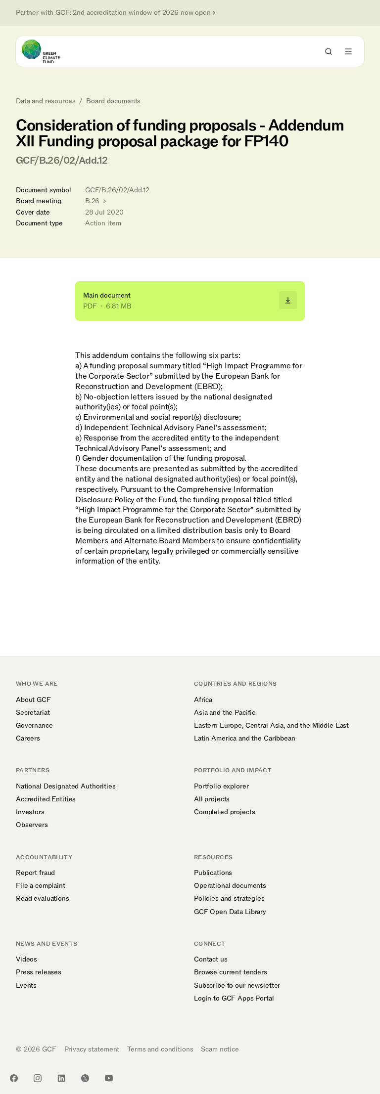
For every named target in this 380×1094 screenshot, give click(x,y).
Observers (32, 825)
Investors (30, 812)
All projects (212, 799)
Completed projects (224, 812)
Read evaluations (42, 898)
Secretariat (32, 712)
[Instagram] (38, 1078)
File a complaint (40, 885)
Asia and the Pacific (224, 712)
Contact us (211, 959)
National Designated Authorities (66, 786)
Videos (26, 959)
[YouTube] (109, 1078)
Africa (203, 700)
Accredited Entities (46, 799)
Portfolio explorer (221, 786)
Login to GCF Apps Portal (234, 998)
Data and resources (45, 101)
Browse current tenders (230, 972)
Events (26, 985)
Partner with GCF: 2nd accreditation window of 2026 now (113, 12)
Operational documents (230, 885)
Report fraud (35, 873)
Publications (213, 873)
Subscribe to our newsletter (237, 985)
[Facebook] (14, 1078)
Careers (28, 738)
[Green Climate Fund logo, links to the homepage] (50, 51)
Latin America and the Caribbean (244, 738)
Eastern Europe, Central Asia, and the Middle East (271, 725)
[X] (85, 1078)
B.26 (93, 201)
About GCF (33, 700)
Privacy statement (92, 1049)
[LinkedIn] (61, 1078)
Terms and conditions (160, 1049)
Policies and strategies (229, 898)
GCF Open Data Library (230, 912)
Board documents (113, 101)
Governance (34, 725)
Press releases (38, 972)
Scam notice (219, 1049)
